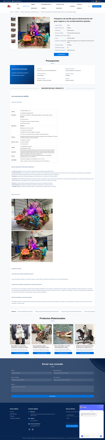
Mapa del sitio (34, 438)
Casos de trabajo (79, 6)
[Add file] (82, 436)
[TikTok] (32, 429)
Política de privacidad (27, 438)
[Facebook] (91, 1)
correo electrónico (57, 377)
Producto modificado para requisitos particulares (30, 11)
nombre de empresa (57, 370)
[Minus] (102, 407)
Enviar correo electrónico (72, 426)
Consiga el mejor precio (20, 353)
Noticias (72, 6)
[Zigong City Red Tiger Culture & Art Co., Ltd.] (10, 6)
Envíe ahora (52, 396)
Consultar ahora (96, 6)
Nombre (13, 370)
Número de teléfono (15, 377)
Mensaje (13, 384)
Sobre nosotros (34, 6)
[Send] (101, 436)
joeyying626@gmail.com (17, 1)
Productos (26, 6)
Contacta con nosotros (60, 6)
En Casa (11, 11)
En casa (18, 6)
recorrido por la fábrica (46, 6)
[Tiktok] (93, 1)
